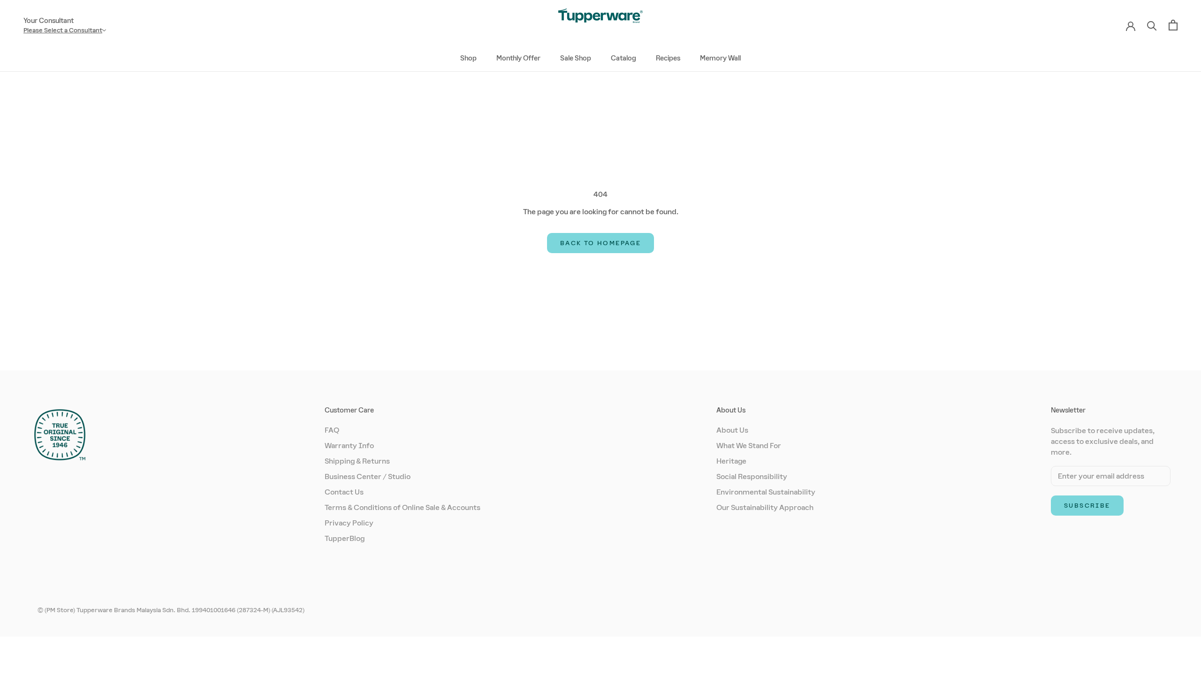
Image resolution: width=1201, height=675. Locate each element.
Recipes (668, 58)
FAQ (332, 430)
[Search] (1152, 25)
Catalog (623, 58)
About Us (732, 430)
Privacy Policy (349, 523)
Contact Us (344, 492)
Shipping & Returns (357, 461)
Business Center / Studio (367, 476)
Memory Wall (720, 58)
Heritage (731, 461)
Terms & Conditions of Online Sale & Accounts (402, 507)
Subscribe (1087, 505)
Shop (468, 58)
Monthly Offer (518, 58)
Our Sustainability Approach (764, 507)
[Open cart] (1173, 25)
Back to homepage (600, 243)
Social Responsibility (751, 476)
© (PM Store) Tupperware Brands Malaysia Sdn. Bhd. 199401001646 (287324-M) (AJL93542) (171, 610)
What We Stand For (748, 446)
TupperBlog (345, 538)
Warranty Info (349, 446)
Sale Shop (575, 58)
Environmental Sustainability (765, 492)
